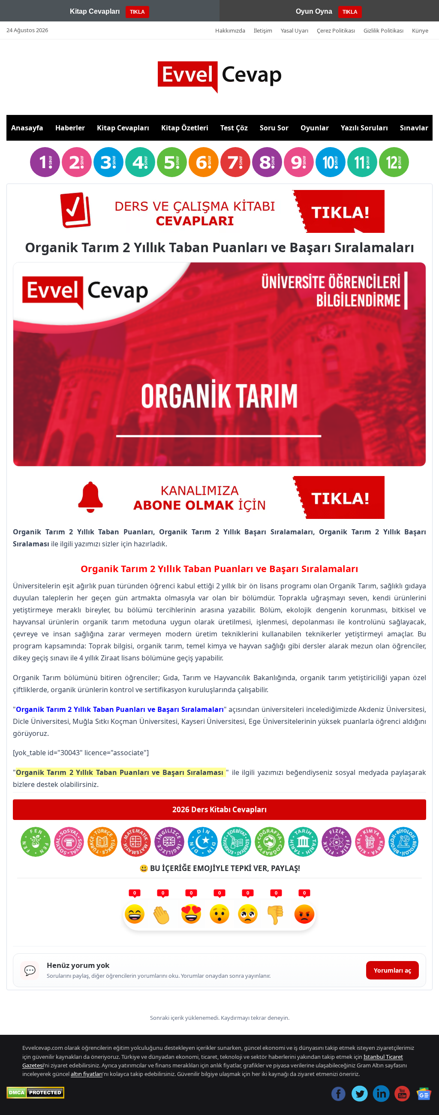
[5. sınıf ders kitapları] (172, 162)
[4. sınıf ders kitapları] (140, 162)
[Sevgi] (191, 915)
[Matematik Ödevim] (136, 842)
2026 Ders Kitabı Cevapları (219, 809)
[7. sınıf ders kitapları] (235, 162)
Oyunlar (315, 128)
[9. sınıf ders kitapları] (299, 162)
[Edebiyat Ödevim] (236, 842)
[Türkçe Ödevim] (102, 842)
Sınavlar (414, 128)
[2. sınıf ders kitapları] (77, 162)
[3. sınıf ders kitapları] (108, 162)
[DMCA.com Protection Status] (35, 1093)
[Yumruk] (276, 915)
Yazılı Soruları (364, 128)
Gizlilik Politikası (383, 30)
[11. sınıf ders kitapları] (362, 162)
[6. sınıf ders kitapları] (204, 162)
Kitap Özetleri (184, 128)
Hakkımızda (230, 30)
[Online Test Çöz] (219, 211)
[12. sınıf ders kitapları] (394, 162)
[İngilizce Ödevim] (169, 842)
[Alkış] (163, 915)
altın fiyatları (86, 1074)
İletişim (263, 30)
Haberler (70, 128)
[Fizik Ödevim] (337, 842)
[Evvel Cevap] (219, 77)
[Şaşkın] (219, 915)
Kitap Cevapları (123, 128)
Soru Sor (274, 128)
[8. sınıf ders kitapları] (267, 162)
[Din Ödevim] (203, 842)
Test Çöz (234, 128)
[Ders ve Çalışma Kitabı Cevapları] (219, 497)
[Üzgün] (248, 915)
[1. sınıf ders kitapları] (45, 162)
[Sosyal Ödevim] (69, 842)
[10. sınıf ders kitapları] (331, 162)
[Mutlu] (134, 915)
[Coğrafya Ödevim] (270, 842)
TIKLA (137, 12)
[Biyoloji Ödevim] (403, 842)
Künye (420, 30)
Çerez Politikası (336, 30)
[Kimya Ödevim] (370, 842)
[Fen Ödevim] (36, 842)
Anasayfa (27, 128)
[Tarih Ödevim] (303, 842)
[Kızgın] (304, 915)
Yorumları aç (392, 970)
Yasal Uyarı (294, 30)
